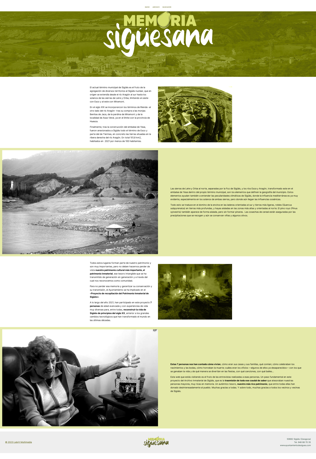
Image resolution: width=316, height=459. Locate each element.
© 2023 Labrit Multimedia (18, 442)
